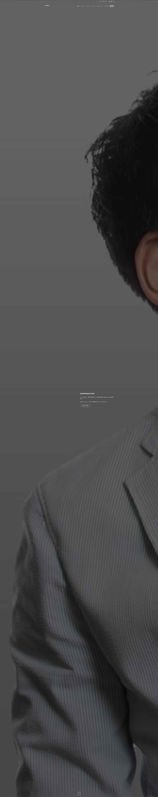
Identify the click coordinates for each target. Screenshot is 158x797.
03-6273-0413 (104, 1)
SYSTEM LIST (88, 6)
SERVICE (82, 6)
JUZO (46, 5)
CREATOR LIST (100, 6)
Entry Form (85, 405)
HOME (78, 6)
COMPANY (106, 6)
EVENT (94, 6)
